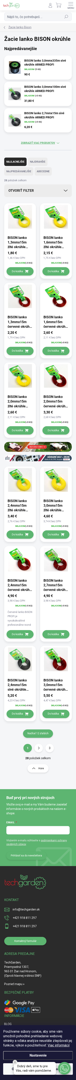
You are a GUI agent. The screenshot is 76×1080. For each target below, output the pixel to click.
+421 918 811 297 (25, 917)
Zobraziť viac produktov (38, 142)
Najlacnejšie (15, 161)
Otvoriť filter (21, 191)
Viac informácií (58, 1045)
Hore (41, 768)
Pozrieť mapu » (14, 984)
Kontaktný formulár (25, 941)
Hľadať (66, 16)
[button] (64, 1068)
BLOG (8, 1024)
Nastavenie (38, 1055)
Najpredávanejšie (18, 171)
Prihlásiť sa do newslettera (26, 855)
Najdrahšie (37, 161)
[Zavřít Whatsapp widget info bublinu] (15, 1062)
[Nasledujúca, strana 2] (38, 748)
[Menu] (70, 5)
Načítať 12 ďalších (38, 733)
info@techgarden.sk (26, 909)
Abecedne (43, 171)
